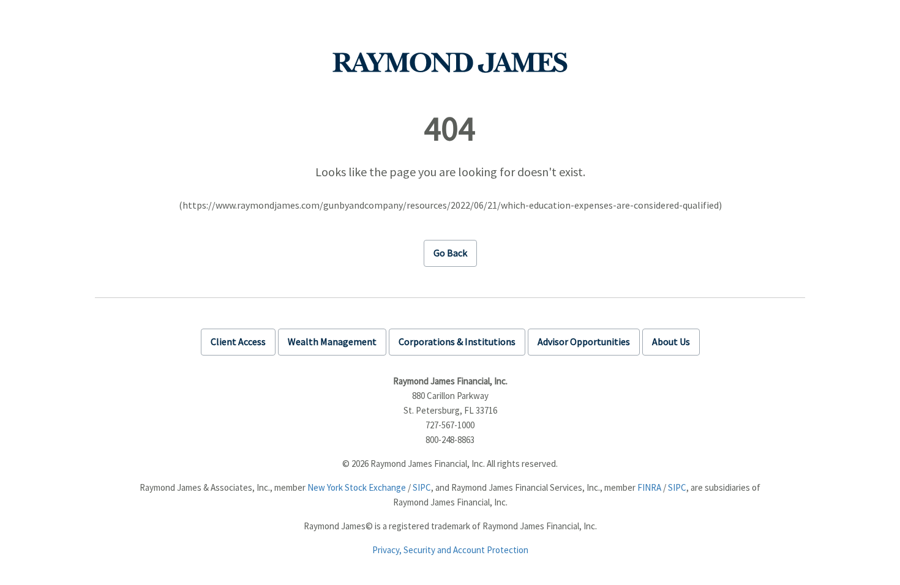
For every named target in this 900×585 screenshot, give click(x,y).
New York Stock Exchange (356, 487)
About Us (671, 341)
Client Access (238, 341)
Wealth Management (332, 341)
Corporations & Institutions (457, 341)
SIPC (422, 487)
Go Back (450, 253)
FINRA (649, 487)
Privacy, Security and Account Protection (450, 550)
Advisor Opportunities (584, 341)
